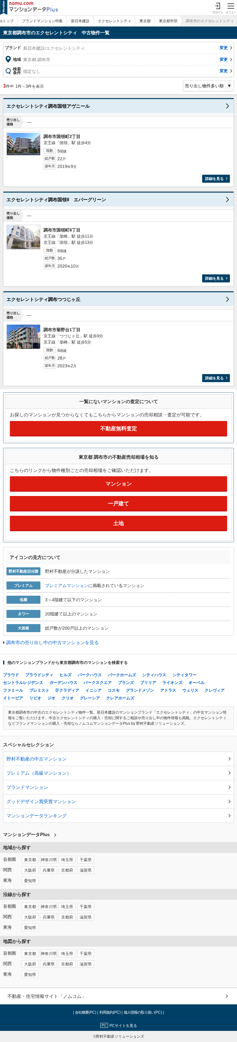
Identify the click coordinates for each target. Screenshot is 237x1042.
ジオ (52, 698)
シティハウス (154, 675)
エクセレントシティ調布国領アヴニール (48, 106)
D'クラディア (67, 690)
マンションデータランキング (36, 815)
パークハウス (90, 675)
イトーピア (13, 698)
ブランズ (126, 682)
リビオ (35, 698)
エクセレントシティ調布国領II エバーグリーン (56, 199)
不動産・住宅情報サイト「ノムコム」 (46, 996)
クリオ (68, 698)
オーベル (197, 682)
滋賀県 (86, 870)
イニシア (93, 690)
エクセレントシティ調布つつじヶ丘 (43, 299)
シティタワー (185, 675)
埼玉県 (67, 860)
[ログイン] (217, 7)
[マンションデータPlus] (29, 7)
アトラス (168, 690)
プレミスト (39, 690)
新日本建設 (80, 21)
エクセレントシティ (114, 21)
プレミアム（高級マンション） (38, 773)
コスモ (114, 690)
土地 (118, 523)
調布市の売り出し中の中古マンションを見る (52, 642)
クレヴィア (215, 690)
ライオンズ (172, 682)
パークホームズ (122, 675)
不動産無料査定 (118, 428)
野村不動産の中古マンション (36, 758)
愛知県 (30, 881)
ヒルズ (66, 675)
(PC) (86, 1012)
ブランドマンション (27, 787)
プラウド (11, 675)
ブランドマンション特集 (42, 21)
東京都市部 (168, 21)
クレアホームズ (120, 698)
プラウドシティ (39, 675)
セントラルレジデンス (23, 682)
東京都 (145, 21)
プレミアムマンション (66, 585)
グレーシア (90, 698)
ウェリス (190, 690)
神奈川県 (49, 860)
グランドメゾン (140, 690)
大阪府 (30, 870)
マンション (119, 484)
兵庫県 (49, 870)
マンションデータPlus (26, 834)
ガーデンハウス (63, 682)
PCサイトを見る (123, 1025)
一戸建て (118, 503)
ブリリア (148, 682)
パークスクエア (98, 682)
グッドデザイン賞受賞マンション (41, 801)
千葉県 (86, 860)
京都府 (67, 870)
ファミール (13, 690)
